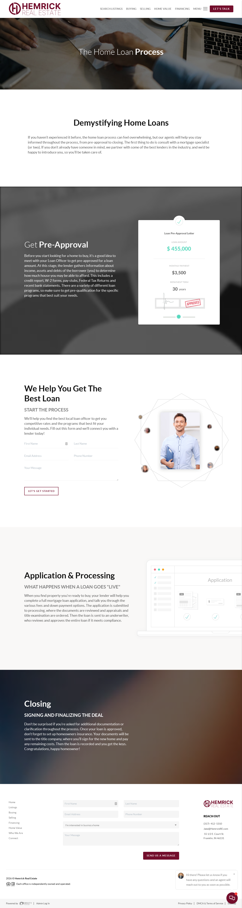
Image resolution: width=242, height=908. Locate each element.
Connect (13, 838)
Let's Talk (221, 8)
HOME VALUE (162, 8)
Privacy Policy (185, 903)
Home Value (15, 827)
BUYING (131, 8)
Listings (13, 807)
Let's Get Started (41, 491)
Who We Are (16, 833)
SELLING (145, 8)
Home (12, 802)
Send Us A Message (161, 855)
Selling (12, 817)
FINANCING (182, 8)
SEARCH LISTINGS (111, 8)
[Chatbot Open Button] (232, 898)
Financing (14, 822)
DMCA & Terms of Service (210, 903)
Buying (12, 812)
